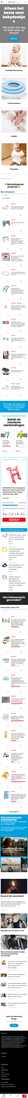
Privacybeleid (4, 1082)
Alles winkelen (4, 1070)
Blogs (2, 1072)
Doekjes (10, 574)
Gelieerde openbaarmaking (8, 1086)
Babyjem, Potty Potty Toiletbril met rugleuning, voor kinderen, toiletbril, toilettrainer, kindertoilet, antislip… (18, 307)
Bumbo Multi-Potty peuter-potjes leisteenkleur (17, 371)
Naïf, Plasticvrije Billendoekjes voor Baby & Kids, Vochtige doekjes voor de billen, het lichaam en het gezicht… (18, 661)
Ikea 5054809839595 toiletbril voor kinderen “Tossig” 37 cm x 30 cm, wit (18, 273)
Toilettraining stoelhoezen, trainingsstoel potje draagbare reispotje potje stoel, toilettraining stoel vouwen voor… (16, 553)
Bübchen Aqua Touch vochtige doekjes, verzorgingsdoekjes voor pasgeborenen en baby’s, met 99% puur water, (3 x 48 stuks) (18, 681)
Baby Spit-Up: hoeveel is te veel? (12, 931)
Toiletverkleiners (13, 546)
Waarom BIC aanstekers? (12, 896)
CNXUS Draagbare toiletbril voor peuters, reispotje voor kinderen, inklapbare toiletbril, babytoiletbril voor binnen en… (18, 777)
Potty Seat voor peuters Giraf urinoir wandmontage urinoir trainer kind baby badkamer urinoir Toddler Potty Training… (18, 736)
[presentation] (2, 435)
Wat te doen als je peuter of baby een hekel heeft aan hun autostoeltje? (13, 954)
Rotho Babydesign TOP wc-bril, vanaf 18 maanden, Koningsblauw (17, 567)
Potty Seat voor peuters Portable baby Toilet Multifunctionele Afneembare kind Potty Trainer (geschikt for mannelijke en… (17, 757)
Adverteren (4, 1076)
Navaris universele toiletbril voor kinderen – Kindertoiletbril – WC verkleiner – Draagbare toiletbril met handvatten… (17, 258)
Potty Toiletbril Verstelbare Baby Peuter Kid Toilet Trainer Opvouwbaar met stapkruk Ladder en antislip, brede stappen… (18, 642)
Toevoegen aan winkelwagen (14, 519)
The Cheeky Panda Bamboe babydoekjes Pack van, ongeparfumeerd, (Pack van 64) (18, 339)
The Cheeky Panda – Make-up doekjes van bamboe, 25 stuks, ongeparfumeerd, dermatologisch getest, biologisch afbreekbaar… (18, 622)
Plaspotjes (11, 533)
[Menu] (2, 2)
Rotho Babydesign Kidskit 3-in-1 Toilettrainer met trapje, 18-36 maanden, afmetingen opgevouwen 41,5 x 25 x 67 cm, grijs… (18, 357)
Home (2, 1068)
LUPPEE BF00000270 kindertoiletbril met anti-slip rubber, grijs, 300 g (17, 388)
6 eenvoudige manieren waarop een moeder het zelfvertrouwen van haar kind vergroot (17, 985)
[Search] (25, 2)
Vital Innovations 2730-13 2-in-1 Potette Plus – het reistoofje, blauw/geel (18, 700)
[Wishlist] (10, 1096)
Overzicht (3, 1056)
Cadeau (3, 910)
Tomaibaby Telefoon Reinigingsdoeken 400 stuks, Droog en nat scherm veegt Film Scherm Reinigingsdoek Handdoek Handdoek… (18, 324)
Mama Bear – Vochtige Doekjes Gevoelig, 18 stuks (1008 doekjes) (17, 718)
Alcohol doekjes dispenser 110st (17, 223)
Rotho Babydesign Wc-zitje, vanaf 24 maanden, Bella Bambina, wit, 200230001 (17, 208)
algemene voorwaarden (7, 1084)
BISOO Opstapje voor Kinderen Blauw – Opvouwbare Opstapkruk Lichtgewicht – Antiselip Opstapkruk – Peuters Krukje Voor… (18, 241)
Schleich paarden (7, 178)
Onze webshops (5, 1074)
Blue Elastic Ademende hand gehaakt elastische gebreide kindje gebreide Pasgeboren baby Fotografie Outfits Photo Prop (18, 797)
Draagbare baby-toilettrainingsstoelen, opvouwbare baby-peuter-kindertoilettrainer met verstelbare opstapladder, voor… (17, 291)
